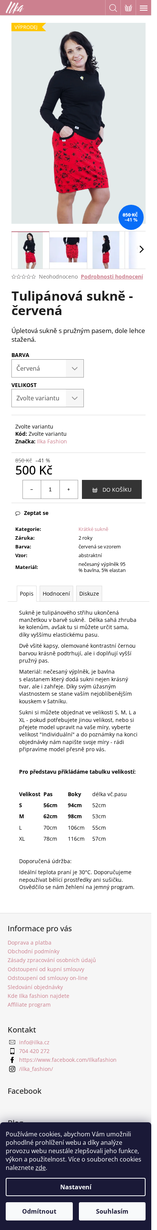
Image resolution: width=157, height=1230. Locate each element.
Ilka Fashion (52, 441)
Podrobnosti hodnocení (112, 276)
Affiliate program (29, 1004)
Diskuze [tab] (89, 593)
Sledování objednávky (35, 987)
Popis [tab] (27, 593)
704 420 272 (34, 1051)
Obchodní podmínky (33, 951)
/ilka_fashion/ (36, 1068)
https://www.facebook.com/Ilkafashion (68, 1059)
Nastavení (75, 1187)
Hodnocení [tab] (56, 593)
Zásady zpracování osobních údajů (52, 960)
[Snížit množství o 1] (32, 489)
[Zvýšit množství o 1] (68, 489)
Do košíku (117, 489)
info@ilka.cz (34, 1042)
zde (40, 1167)
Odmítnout (39, 1211)
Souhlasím (112, 1211)
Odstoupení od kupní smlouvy (46, 969)
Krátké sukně (93, 529)
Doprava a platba (29, 942)
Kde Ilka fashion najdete (38, 995)
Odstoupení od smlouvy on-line (48, 977)
